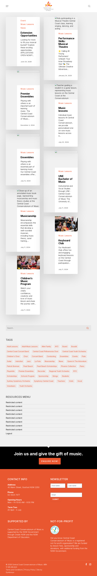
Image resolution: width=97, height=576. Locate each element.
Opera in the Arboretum (76, 361)
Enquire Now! (49, 461)
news (61, 361)
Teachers (61, 381)
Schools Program (27, 376)
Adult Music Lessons (30, 346)
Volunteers (11, 386)
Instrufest (19, 361)
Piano (82, 366)
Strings (55, 376)
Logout (9, 433)
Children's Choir (13, 356)
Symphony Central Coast (43, 381)
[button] (7, 6)
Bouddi (74, 346)
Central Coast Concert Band (18, 351)
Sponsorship (43, 376)
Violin (71, 381)
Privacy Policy (29, 570)
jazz (29, 361)
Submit (55, 499)
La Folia (38, 361)
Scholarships (12, 376)
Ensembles (64, 356)
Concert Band (37, 356)
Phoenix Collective (68, 366)
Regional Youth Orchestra (59, 371)
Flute (84, 356)
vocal (79, 381)
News (23, 28)
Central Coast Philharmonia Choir (45, 351)
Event (23, 20)
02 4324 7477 (14, 495)
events (75, 356)
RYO (75, 371)
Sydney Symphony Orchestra (18, 381)
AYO (56, 346)
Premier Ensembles (26, 371)
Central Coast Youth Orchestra (74, 351)
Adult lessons (12, 346)
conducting (51, 356)
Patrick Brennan (13, 366)
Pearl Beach (28, 366)
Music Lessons (27, 24)
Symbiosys (10, 572)
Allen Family (46, 346)
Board (64, 346)
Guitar (9, 361)
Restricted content (14, 402)
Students (65, 376)
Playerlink (11, 371)
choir (26, 356)
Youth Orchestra (26, 386)
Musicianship (50, 361)
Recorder (41, 371)
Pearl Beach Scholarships (47, 366)
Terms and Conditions (14, 570)
